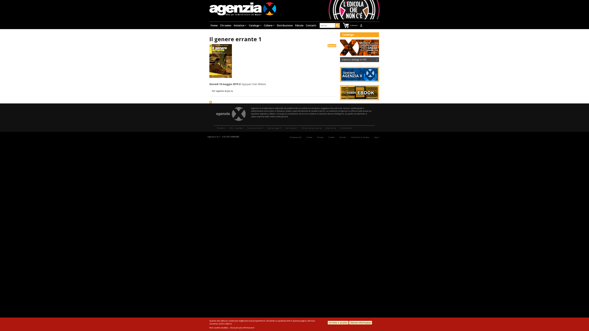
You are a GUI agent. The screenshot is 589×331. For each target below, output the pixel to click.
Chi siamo (225, 25)
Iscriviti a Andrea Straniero (210, 102)
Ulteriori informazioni (360, 322)
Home (214, 25)
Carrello (342, 137)
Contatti (311, 25)
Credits (331, 137)
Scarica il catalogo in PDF (354, 59)
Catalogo (254, 25)
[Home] (242, 9)
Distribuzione (285, 25)
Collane (268, 25)
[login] (361, 25)
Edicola (299, 25)
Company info (296, 137)
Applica (337, 26)
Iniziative (239, 25)
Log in (376, 137)
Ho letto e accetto (338, 322)
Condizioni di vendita (360, 137)
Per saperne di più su (222, 90)
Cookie (309, 137)
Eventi (332, 45)
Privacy (320, 137)
